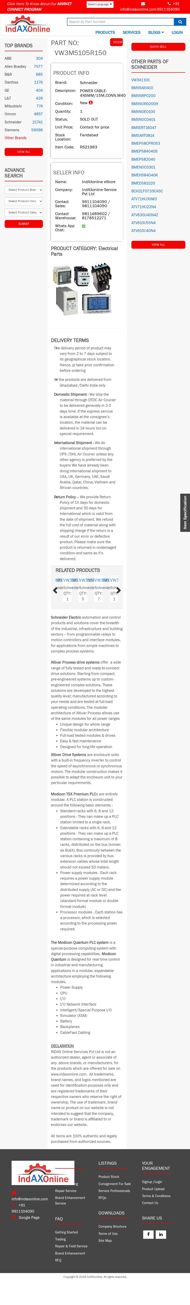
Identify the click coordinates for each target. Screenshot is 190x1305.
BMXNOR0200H (144, 104)
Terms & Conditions (156, 1196)
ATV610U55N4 (143, 223)
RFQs (102, 1198)
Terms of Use (108, 1234)
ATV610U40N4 (143, 231)
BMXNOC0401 (143, 119)
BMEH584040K (144, 175)
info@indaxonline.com (138, 9)
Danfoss (11, 82)
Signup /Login (152, 1182)
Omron (10, 114)
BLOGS (155, 32)
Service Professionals (114, 1191)
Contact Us (150, 1203)
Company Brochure (112, 1227)
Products (105, 32)
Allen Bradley (15, 66)
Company (62, 1177)
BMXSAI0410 (142, 88)
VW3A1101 (140, 80)
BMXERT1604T (143, 127)
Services (131, 32)
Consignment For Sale (114, 1184)
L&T (8, 98)
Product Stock (108, 1177)
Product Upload (153, 1189)
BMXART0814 (142, 135)
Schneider (13, 122)
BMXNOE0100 (143, 112)
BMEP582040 (143, 159)
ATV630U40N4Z (144, 215)
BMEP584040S (144, 151)
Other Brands (16, 138)
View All (23, 152)
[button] (60, 588)
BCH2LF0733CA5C (147, 191)
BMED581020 (143, 183)
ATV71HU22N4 (143, 207)
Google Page (29, 1217)
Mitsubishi (13, 106)
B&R (8, 74)
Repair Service (65, 1191)
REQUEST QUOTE (118, 42)
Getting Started (66, 1232)
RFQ (58, 1260)
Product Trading (66, 1184)
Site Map (105, 1241)
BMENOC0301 (143, 167)
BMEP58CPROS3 (145, 143)
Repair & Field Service (71, 1246)
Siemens (12, 130)
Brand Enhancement (70, 1253)
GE (7, 90)
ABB (8, 58)
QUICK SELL (158, 47)
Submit (24, 224)
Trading (60, 1239)
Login (177, 32)
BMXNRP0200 (143, 96)
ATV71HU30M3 (144, 199)
